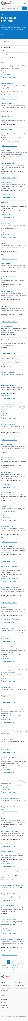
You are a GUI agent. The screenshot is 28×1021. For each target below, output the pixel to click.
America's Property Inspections (10, 872)
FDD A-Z (3, 993)
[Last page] (14, 54)
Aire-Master (4, 778)
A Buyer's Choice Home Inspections (12, 359)
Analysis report (16, 141)
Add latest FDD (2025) (10, 258)
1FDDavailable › (5, 254)
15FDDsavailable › (6, 699)
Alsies (3, 818)
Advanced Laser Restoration (9, 646)
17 (17, 967)
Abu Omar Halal (5, 506)
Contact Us (4, 1005)
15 (12, 967)
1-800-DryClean (5, 116)
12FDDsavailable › (6, 74)
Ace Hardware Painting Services (10, 587)
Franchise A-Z (4, 995)
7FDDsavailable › (5, 897)
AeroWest (4, 707)
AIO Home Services (7, 739)
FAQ (16, 990)
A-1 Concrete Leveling (7, 404)
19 (22, 967)
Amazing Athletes (6, 851)
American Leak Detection (8, 919)
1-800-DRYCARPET (7, 103)
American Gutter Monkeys (9, 905)
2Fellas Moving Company (8, 276)
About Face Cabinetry (7, 457)
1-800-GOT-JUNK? (6, 130)
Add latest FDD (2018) (10, 398)
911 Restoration (5, 340)
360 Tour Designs (6, 291)
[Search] (24, 8)
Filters (5, 41)
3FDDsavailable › (5, 436)
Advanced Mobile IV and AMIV (10, 667)
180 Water (4, 243)
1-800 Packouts (5, 63)
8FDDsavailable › (5, 173)
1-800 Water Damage (7, 83)
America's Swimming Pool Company (12, 885)
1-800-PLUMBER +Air (7, 163)
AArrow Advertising (7, 444)
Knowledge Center (19, 985)
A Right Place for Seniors (8, 385)
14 (10, 967)
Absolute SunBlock (7, 492)
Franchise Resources (20, 988)
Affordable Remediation (8, 728)
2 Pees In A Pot (5, 263)
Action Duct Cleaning (7, 628)
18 (20, 967)
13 (7, 967)
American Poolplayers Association (11, 939)
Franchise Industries (6, 988)
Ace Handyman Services (8, 566)
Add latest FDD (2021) (10, 752)
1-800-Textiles (5, 203)
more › (18, 68)
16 (15, 967)
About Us (3, 1002)
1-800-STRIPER (5, 182)
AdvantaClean (5, 687)
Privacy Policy (4, 1007)
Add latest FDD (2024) (10, 561)
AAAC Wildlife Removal (8, 424)
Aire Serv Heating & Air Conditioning (12, 757)
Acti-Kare (4, 607)
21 (10, 54)
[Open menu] (25, 3)
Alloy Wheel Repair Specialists (10, 798)
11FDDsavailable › (6, 318)
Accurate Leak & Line (7, 546)
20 (25, 967)
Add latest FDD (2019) (10, 846)
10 (25, 965)
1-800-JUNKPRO (6, 150)
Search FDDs (4, 990)
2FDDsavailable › (5, 517)
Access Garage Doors (7, 526)
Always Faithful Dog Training (9, 831)
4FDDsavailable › (5, 194)
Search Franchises (5, 985)
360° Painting (5, 306)
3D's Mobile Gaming (7, 326)
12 (5, 967)
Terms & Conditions (6, 1010)
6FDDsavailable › (5, 578)
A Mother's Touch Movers (8, 372)
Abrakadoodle (5, 472)
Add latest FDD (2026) (10, 77)
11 (2, 967)
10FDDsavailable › (6, 930)
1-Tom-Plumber (5, 223)
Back (2, 14)
